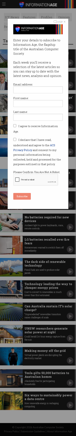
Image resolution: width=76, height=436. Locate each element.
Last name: (20, 112)
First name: (21, 98)
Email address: (23, 84)
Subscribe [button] (22, 196)
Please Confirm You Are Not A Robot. (36, 172)
